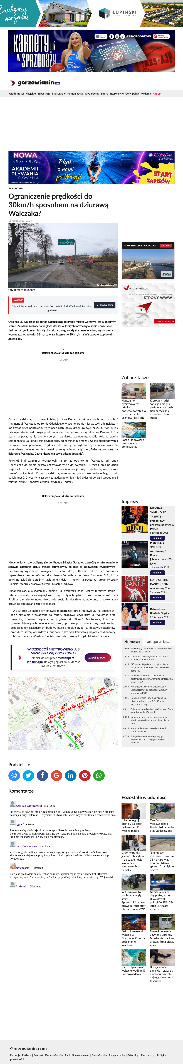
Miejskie (31, 93)
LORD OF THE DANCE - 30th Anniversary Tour (160, 584)
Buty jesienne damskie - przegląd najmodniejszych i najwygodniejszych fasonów (149, 739)
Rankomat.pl (148, 1055)
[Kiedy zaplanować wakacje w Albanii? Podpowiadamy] (134, 957)
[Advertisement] (91, 124)
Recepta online (117, 1055)
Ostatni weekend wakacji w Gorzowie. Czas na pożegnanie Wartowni (151, 711)
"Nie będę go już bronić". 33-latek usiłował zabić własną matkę (151, 650)
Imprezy (130, 501)
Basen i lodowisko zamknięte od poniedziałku (133, 443)
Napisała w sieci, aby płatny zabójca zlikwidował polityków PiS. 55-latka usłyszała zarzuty (148, 701)
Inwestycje (44, 93)
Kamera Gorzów (54, 1055)
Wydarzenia (92, 93)
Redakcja (15, 1055)
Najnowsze (132, 641)
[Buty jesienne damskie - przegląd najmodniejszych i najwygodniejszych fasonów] (162, 957)
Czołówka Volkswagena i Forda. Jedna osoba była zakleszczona (149, 658)
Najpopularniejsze (158, 642)
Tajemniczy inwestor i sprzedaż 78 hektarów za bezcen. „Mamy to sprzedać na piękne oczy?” (152, 678)
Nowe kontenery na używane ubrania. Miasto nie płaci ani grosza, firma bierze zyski (150, 720)
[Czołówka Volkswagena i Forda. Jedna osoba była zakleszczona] (162, 810)
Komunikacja (75, 93)
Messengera (66, 658)
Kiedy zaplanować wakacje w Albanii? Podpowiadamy (149, 730)
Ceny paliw (132, 93)
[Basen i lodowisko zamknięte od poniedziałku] (134, 430)
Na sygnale (59, 93)
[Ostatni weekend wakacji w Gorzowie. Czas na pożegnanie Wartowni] (134, 921)
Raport (157, 93)
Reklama (146, 93)
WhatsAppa (35, 662)
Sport (104, 93)
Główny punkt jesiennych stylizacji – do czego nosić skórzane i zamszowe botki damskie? (150, 667)
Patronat (38, 1055)
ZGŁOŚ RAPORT (97, 657)
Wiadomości (16, 93)
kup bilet (157, 538)
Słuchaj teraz (106, 305)
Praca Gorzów (99, 1055)
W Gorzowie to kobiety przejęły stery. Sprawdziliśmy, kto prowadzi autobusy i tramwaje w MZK (150, 690)
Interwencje (117, 93)
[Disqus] (63, 844)
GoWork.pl (133, 1055)
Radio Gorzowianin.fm (77, 1055)
